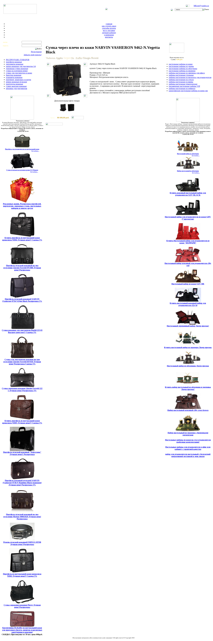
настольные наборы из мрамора (182, 71)
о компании (109, 35)
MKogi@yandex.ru (201, 6)
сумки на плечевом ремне (17, 71)
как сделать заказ (109, 26)
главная (109, 24)
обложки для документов (16, 88)
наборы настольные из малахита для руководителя (190, 77)
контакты (109, 37)
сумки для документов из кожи (19, 73)
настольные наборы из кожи (181, 64)
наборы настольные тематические (183, 84)
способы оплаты (109, 28)
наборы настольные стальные (181, 75)
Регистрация (36, 52)
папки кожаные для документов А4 (21, 66)
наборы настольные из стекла (181, 80)
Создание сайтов (97, 639)
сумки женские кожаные (16, 86)
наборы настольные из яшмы (181, 82)
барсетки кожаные (13, 75)
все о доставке (109, 30)
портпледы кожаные (14, 84)
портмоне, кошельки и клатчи (18, 80)
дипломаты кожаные (14, 64)
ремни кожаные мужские (16, 82)
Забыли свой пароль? (33, 55)
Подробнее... (35, 151)
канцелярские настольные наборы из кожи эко (188, 91)
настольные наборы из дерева (181, 66)
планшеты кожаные (14, 77)
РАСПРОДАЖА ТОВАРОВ (17, 60)
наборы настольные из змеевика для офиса (187, 73)
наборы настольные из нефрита (182, 88)
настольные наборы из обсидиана (183, 69)
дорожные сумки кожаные (17, 69)
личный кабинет (109, 33)
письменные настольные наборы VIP (184, 86)
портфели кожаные (14, 62)
